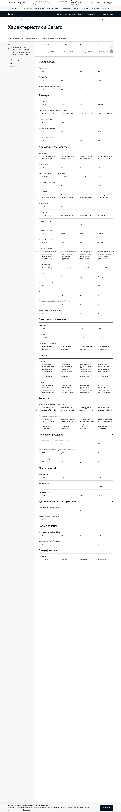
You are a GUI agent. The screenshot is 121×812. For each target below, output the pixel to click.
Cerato (10, 14)
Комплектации (108, 14)
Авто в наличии (26, 8)
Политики (26, 810)
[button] (111, 51)
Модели (15, 8)
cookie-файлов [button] (54, 808)
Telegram (109, 3)
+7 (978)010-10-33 (95, 3)
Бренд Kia (105, 8)
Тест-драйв (91, 14)
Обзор (59, 14)
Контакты (95, 8)
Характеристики (69, 14)
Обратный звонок (108, 20)
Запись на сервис (53, 8)
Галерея (81, 14)
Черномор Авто (19, 3)
